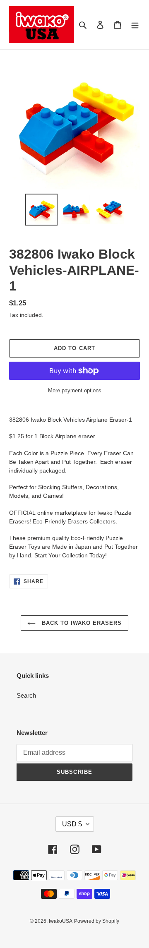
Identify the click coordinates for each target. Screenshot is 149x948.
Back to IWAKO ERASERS (81, 623)
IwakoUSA (60, 921)
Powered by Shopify (96, 921)
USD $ (72, 824)
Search (26, 695)
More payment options (74, 390)
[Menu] (135, 25)
